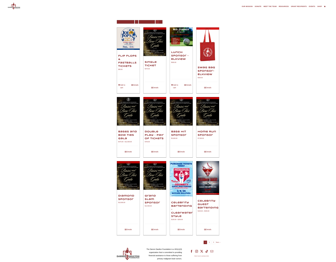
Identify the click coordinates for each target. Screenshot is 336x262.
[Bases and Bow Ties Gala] (128, 111)
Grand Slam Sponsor (152, 199)
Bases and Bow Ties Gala (127, 135)
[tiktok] (207, 251)
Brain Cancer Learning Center (202, 256)
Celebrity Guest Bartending (208, 204)
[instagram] (197, 251)
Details (135, 85)
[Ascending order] (136, 22)
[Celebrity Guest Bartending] (207, 178)
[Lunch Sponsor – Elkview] (181, 36)
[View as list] (160, 22)
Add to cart (122, 86)
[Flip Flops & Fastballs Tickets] (128, 38)
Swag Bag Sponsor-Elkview (206, 70)
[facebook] (191, 251)
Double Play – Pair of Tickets (154, 135)
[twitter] (202, 251)
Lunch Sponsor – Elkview (180, 55)
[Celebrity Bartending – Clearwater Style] (181, 178)
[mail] (212, 251)
